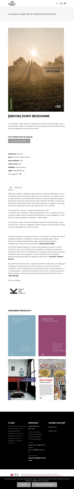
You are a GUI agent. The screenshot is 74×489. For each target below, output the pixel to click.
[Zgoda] (72, 483)
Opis (10, 187)
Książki (22, 14)
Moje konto (53, 431)
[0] (61, 3)
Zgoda (23, 484)
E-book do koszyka (19, 141)
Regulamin (53, 427)
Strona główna (13, 14)
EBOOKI (30, 14)
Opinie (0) (18, 187)
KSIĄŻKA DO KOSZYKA (22, 350)
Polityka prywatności (44, 484)
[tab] (10, 187)
